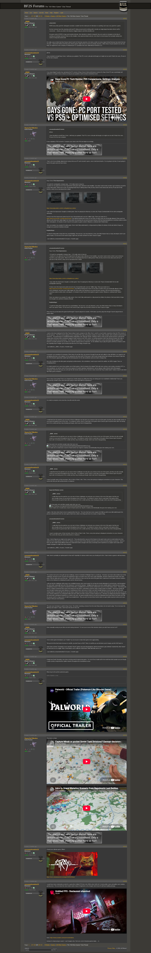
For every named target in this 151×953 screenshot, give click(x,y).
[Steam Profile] (27, 25)
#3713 (125, 429)
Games (53, 16)
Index (48, 16)
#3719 (125, 624)
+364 (26, 27)
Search (35, 12)
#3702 (125, 49)
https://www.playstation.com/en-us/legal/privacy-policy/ (61, 208)
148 (34, 16)
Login (61, 12)
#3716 (125, 552)
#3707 (125, 243)
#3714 (125, 464)
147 (32, 16)
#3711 (125, 397)
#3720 (125, 637)
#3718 (125, 603)
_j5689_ (27, 21)
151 (41, 16)
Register (56, 12)
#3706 (125, 177)
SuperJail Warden (31, 128)
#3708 (125, 330)
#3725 (125, 881)
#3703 (125, 69)
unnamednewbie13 (32, 53)
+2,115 (26, 58)
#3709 (125, 351)
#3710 (125, 376)
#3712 (125, 416)
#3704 (125, 125)
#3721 (125, 656)
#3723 (125, 735)
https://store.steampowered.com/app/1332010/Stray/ (61, 877)
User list (41, 12)
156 (45, 16)
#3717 (125, 572)
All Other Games (61, 16)
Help (51, 12)
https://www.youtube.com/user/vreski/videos (62, 937)
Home (26, 12)
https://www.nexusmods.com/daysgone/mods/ (59, 218)
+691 (26, 141)
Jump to (27, 948)
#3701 (125, 18)
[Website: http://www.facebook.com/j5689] (34, 25)
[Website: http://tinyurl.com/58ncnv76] (34, 57)
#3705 (125, 158)
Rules (46, 12)
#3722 (125, 669)
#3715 (125, 485)
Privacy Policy (111, 948)
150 (39, 16)
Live (31, 12)
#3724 (125, 846)
